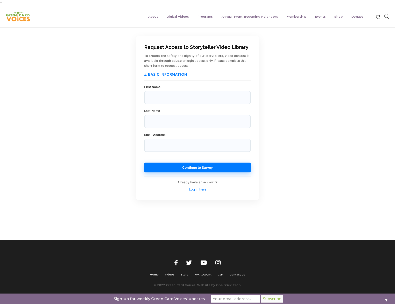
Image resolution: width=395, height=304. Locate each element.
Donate (357, 16)
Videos (169, 274)
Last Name (152, 111)
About (153, 16)
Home (154, 274)
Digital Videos (178, 16)
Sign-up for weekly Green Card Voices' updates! (160, 299)
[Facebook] (176, 263)
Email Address (154, 135)
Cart (221, 274)
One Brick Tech (228, 285)
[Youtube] (204, 263)
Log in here (197, 189)
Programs (205, 16)
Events (320, 16)
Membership (297, 16)
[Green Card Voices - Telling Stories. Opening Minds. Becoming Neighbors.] (18, 16)
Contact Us (237, 274)
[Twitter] (189, 263)
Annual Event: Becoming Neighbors (250, 16)
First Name (152, 87)
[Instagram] (218, 263)
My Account (203, 274)
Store (185, 274)
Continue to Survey (197, 167)
